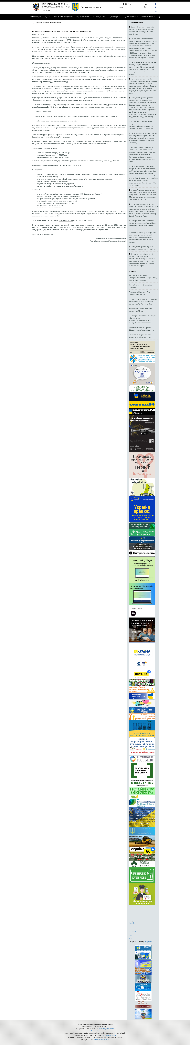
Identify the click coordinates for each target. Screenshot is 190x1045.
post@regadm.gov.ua (106, 1028)
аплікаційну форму (66, 220)
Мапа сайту (95, 1031)
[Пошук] (145, 7)
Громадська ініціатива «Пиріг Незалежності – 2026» (140, 293)
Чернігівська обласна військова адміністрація (56, 5)
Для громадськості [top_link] (99, 17)
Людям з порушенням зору (137, 4)
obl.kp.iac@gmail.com (101, 1039)
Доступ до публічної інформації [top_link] (63, 17)
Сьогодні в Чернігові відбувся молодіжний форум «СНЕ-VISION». (142, 247)
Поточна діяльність (43, 22)
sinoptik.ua (148, 941)
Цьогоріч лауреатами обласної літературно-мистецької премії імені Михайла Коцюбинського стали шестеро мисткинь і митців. (142, 224)
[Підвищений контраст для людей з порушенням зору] (124, 4)
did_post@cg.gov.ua (109, 1035)
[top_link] (159, 17)
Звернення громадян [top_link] (83, 17)
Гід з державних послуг (90, 7)
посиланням (48, 234)
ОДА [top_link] (46, 17)
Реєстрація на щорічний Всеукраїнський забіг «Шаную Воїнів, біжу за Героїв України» (143, 277)
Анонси (132, 271)
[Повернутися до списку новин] (33, 27)
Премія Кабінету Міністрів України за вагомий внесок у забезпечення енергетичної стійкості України (143, 301)
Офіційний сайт (48, 10)
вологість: (132, 932)
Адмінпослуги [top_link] (114, 17)
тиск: (130, 935)
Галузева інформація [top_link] (129, 17)
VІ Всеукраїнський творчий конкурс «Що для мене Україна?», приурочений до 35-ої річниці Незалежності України (142, 319)
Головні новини (56, 22)
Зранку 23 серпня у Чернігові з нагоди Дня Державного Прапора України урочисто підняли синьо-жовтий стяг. (141, 30)
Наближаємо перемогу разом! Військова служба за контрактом (141, 328)
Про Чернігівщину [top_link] (35, 17)
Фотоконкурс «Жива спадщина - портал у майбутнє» (141, 309)
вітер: (131, 938)
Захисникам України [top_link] (147, 17)
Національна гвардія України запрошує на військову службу (140, 336)
